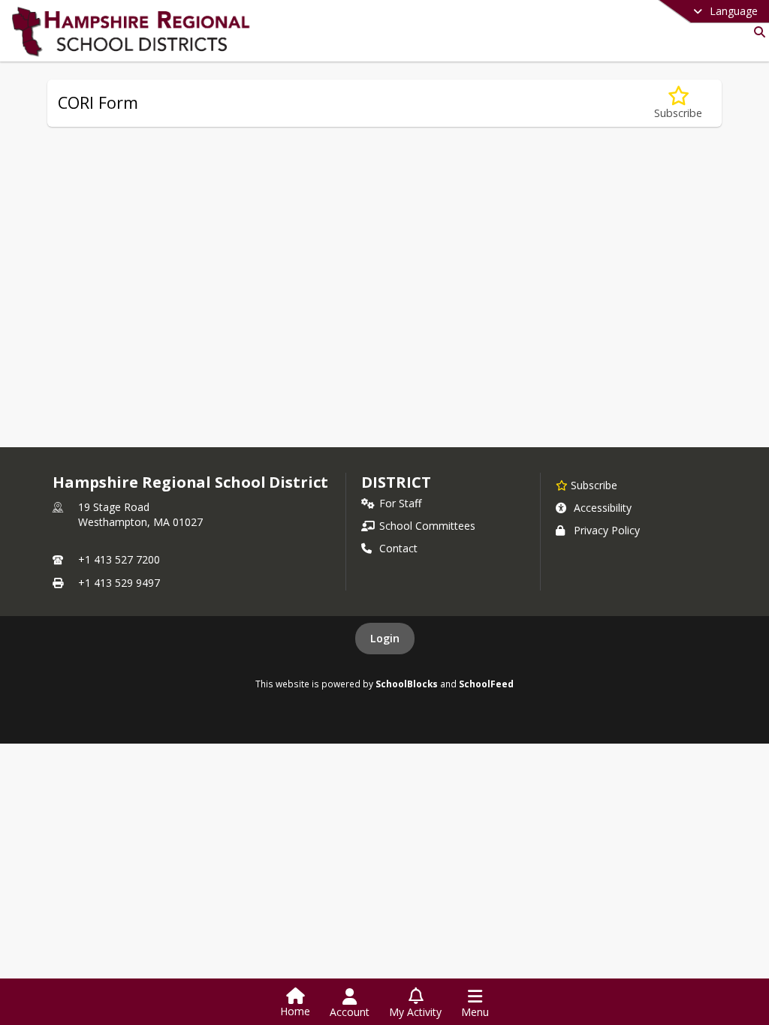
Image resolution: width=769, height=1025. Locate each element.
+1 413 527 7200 (119, 559)
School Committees (427, 526)
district (395, 482)
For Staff (400, 503)
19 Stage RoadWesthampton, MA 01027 (140, 514)
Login (385, 638)
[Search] (756, 32)
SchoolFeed (486, 684)
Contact (398, 548)
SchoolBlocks (406, 684)
